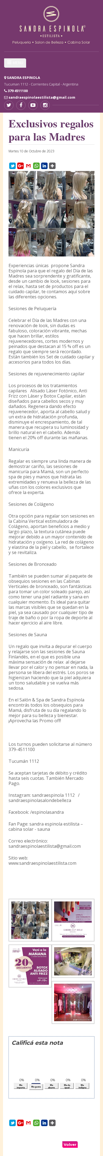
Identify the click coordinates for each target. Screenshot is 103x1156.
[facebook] (21, 105)
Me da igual (67, 1086)
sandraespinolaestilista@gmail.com (42, 97)
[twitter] (8, 105)
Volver (70, 1144)
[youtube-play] (33, 105)
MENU (18, 63)
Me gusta (36, 1087)
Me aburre (51, 1086)
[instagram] (45, 105)
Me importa (21, 1086)
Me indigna (82, 1086)
